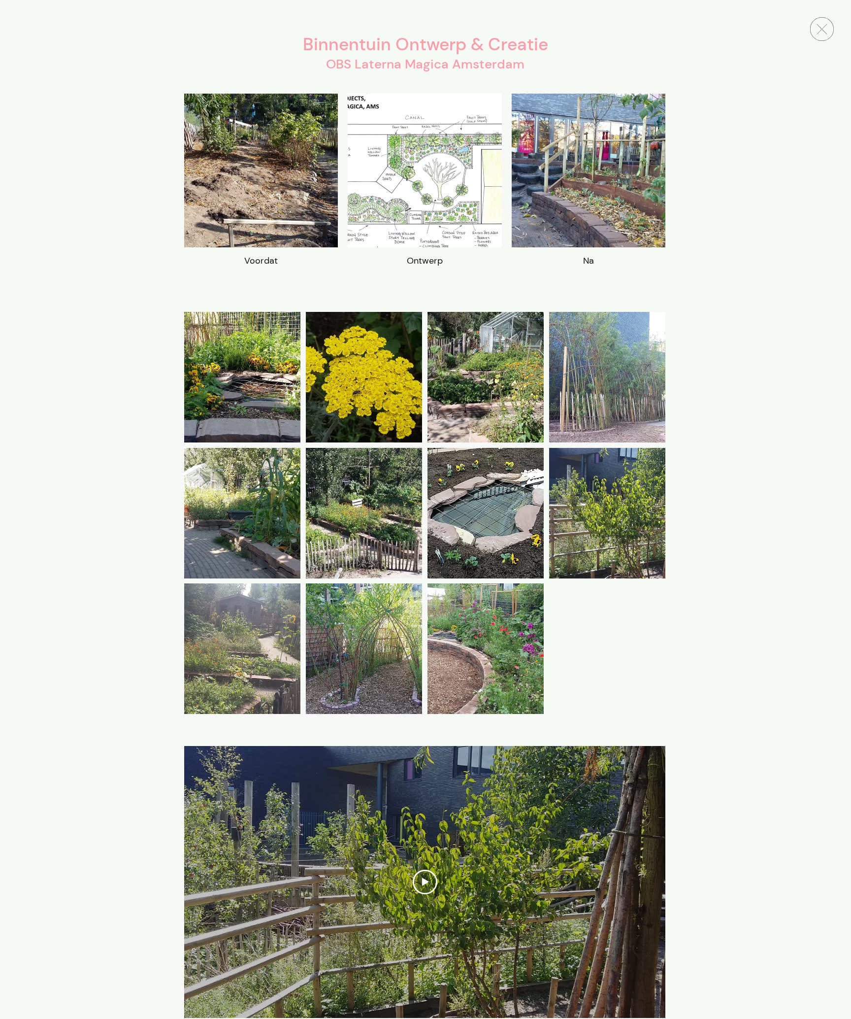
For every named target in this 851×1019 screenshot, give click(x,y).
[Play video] (425, 882)
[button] (242, 377)
